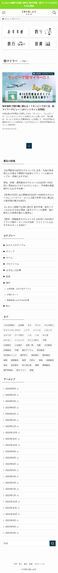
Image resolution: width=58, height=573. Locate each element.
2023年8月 (12, 407)
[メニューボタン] (3, 12)
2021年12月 (12, 501)
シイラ (27, 330)
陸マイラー (21, 370)
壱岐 (39, 345)
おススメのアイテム (16, 245)
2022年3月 (12, 483)
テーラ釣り (19, 335)
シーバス (37, 330)
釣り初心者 (26, 365)
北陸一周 (29, 345)
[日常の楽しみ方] (29, 12)
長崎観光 (46, 365)
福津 (24, 360)
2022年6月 (12, 464)
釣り (8, 306)
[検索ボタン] (54, 12)
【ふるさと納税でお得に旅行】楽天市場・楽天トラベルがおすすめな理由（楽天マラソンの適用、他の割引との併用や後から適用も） (28, 210)
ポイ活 (45, 335)
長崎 (37, 365)
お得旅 (21, 325)
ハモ (37, 335)
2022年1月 (12, 495)
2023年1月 (12, 426)
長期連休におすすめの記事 (18, 300)
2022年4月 (12, 476)
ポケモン (7, 340)
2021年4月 (12, 533)
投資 (8, 276)
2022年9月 (12, 451)
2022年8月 (12, 458)
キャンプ (10, 251)
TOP (15, 564)
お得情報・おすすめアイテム (19, 289)
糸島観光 (50, 360)
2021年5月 (12, 526)
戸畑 (16, 350)
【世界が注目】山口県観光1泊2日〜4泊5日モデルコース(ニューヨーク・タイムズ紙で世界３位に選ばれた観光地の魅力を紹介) (28, 198)
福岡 (5, 360)
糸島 (41, 360)
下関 (44, 340)
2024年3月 (12, 401)
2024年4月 (12, 395)
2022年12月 (12, 432)
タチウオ (7, 335)
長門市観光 (8, 370)
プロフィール (12, 264)
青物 (31, 370)
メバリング (19, 340)
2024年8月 (12, 389)
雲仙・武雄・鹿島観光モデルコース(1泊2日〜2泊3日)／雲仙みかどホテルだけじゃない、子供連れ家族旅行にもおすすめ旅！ (28, 185)
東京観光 (40, 350)
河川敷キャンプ (10, 355)
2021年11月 (12, 508)
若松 (5, 365)
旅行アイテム (27, 350)
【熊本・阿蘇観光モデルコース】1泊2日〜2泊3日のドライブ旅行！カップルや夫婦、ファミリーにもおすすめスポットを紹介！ (28, 222)
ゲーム (9, 258)
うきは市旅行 (9, 325)
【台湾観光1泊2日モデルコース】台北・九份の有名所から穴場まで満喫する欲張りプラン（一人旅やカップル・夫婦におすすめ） (28, 173)
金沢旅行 (14, 365)
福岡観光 (14, 360)
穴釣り (32, 360)
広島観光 (7, 350)
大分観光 (48, 345)
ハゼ (29, 335)
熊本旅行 (35, 355)
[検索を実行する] (52, 543)
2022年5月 (12, 470)
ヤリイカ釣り (33, 340)
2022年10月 (12, 445)
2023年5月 (12, 414)
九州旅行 (7, 345)
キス (29, 325)
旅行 (8, 283)
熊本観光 (46, 355)
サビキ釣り (49, 325)
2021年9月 (12, 520)
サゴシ (38, 325)
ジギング (48, 330)
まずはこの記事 (13, 270)
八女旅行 (18, 345)
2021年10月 (12, 514)
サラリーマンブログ (12, 330)
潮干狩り (24, 355)
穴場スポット (12, 294)
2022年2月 (12, 489)
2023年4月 (12, 420)
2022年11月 (12, 439)
